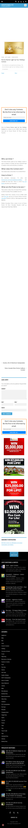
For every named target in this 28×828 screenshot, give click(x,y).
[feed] (23, 1)
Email (15, 402)
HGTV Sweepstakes (6, 677)
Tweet (2, 73)
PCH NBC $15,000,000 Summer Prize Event (16, 782)
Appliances (3, 635)
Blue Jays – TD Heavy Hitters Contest (16, 610)
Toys (2, 728)
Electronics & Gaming (6, 659)
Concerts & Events (5, 651)
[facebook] (19, 1)
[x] (21, 1)
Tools (2, 725)
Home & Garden (5, 680)
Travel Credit (4, 730)
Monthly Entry (4, 693)
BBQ (2, 638)
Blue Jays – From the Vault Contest (15, 619)
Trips (2, 733)
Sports (2, 717)
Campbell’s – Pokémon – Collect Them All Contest (15, 575)
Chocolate (3, 198)
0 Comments (5, 69)
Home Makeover (5, 683)
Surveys (3, 720)
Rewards (3, 709)
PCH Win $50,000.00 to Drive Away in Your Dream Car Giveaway (15, 794)
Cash (2, 643)
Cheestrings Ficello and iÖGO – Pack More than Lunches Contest (16, 588)
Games (3, 669)
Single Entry (4, 715)
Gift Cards (8, 57)
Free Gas (3, 667)
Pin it (16, 73)
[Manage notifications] (3, 825)
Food (2, 57)
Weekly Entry (4, 741)
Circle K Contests (5, 646)
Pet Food (3, 707)
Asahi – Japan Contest (12, 565)
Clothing (3, 648)
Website (3, 407)
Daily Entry (3, 656)
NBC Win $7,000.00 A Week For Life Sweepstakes (16, 752)
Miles (2, 688)
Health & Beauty (5, 675)
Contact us (14, 817)
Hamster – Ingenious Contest (14, 599)
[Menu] (2, 2)
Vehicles (3, 738)
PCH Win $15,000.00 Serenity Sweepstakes (14, 803)
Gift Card (6, 196)
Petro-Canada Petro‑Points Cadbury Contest (16, 369)
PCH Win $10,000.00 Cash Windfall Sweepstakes (15, 771)
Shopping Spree (4, 712)
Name (2, 402)
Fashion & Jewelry (5, 661)
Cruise (2, 654)
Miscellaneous (4, 691)
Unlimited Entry (4, 736)
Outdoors (3, 701)
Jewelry (3, 685)
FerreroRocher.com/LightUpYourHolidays (11, 65)
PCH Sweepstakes (5, 704)
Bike (2, 640)
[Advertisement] (14, 24)
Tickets (3, 722)
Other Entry (15, 57)
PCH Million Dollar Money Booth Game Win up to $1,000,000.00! (15, 762)
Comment (3, 388)
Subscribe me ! (14, 121)
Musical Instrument (5, 696)
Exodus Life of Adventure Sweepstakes (13, 363)
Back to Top (14, 555)
